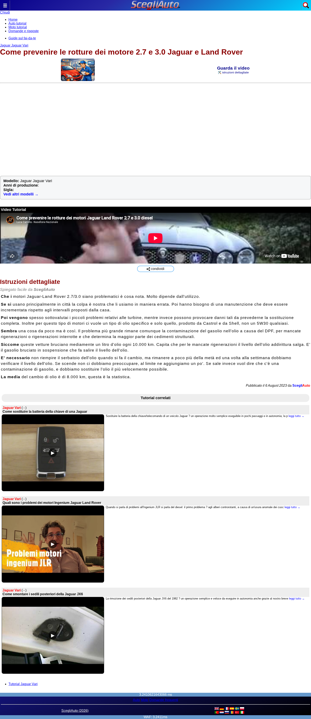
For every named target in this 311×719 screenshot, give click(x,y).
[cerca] (306, 7)
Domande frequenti (163, 700)
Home (13, 19)
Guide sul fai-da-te (22, 38)
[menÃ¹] (5, 7)
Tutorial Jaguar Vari (23, 684)
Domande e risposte (23, 31)
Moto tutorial (17, 27)
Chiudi (5, 12)
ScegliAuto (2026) (74, 710)
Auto (136, 700)
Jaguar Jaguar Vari (14, 45)
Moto (144, 700)
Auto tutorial (17, 23)
